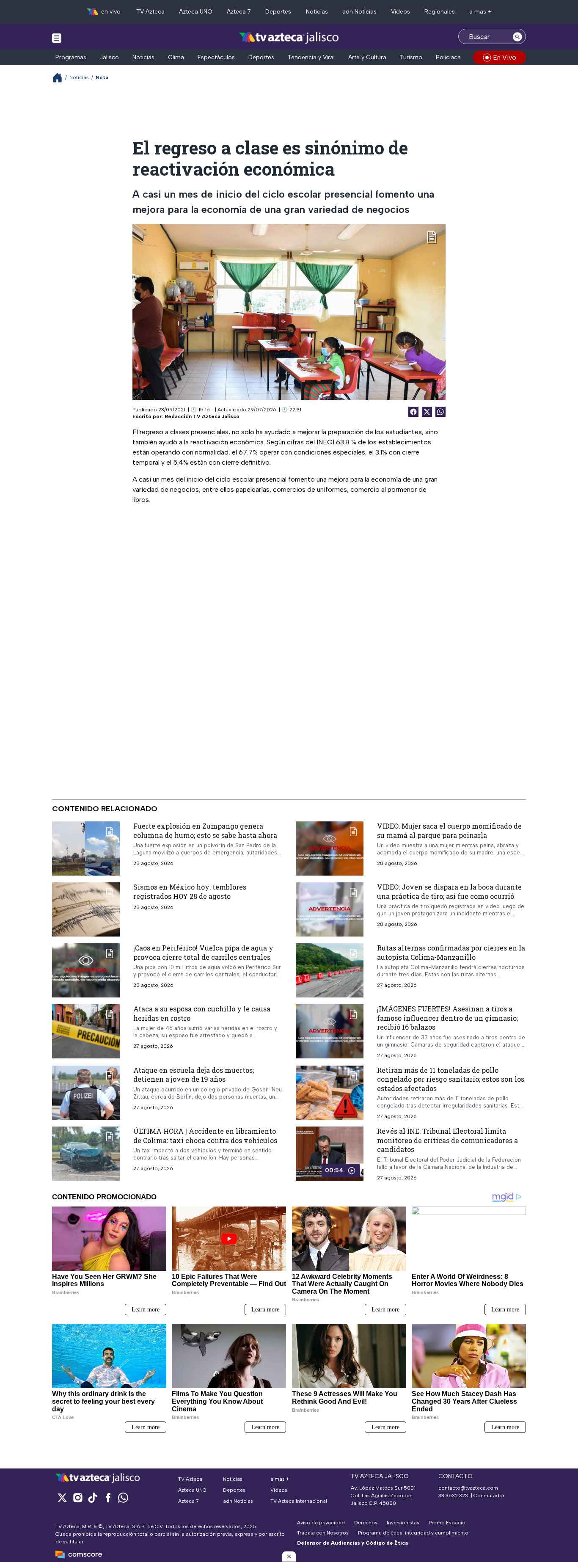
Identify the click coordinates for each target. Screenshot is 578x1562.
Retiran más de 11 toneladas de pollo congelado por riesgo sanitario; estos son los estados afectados (450, 1078)
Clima (176, 57)
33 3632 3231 (454, 1496)
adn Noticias (359, 11)
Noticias (317, 11)
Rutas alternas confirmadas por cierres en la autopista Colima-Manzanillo (451, 952)
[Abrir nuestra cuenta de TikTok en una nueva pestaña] (93, 1497)
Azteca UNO (195, 11)
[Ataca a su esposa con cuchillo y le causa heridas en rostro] (86, 1031)
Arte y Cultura (367, 57)
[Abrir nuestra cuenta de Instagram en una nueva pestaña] (77, 1497)
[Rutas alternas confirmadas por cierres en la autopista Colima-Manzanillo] (329, 970)
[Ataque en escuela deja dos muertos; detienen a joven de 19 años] (86, 1092)
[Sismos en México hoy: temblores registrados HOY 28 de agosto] (86, 909)
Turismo (411, 57)
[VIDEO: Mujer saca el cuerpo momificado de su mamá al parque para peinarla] (329, 848)
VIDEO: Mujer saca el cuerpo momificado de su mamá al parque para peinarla (449, 830)
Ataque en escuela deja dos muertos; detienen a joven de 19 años (193, 1074)
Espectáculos (216, 57)
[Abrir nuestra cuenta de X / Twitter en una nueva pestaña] (62, 1497)
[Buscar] (517, 36)
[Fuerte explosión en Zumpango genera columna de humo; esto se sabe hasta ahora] (86, 848)
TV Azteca (150, 11)
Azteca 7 (239, 11)
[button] (289, 1556)
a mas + (480, 11)
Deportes (278, 11)
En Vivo (504, 57)
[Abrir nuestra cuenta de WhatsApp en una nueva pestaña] (123, 1497)
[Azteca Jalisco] (289, 37)
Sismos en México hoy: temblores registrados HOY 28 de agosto (189, 891)
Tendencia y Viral (311, 57)
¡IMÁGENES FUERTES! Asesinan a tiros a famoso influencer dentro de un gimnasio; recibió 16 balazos (447, 1017)
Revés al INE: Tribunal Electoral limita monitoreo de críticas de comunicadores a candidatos (447, 1140)
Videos (400, 11)
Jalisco (109, 57)
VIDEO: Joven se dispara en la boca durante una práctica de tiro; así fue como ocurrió (449, 891)
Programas (70, 57)
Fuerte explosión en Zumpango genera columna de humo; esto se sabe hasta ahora (205, 830)
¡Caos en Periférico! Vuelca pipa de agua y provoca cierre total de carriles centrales (203, 952)
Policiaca (448, 57)
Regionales (439, 11)
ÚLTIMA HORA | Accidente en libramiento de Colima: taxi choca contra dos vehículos (205, 1136)
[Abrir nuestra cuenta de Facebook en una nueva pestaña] (108, 1497)
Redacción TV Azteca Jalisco (202, 416)
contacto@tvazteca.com (468, 1488)
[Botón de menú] (56, 38)
